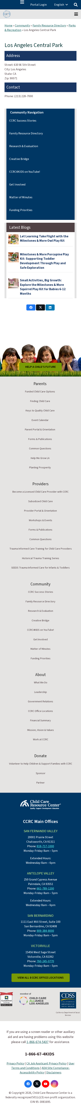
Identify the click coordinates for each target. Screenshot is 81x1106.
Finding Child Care (40, 401)
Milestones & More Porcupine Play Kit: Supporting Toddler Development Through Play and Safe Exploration (44, 261)
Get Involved (17, 184)
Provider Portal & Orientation (40, 511)
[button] (22, 2)
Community (22, 25)
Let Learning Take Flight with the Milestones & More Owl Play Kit (44, 238)
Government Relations (40, 701)
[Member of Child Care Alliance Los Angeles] (34, 999)
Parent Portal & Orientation (40, 429)
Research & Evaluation (23, 146)
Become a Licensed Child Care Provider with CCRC (40, 492)
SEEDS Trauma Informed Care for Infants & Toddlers (40, 568)
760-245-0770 (45, 961)
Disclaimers (53, 1072)
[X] (37, 1084)
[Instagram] (54, 1084)
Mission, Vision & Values (40, 730)
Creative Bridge (19, 159)
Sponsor (40, 773)
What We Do (40, 682)
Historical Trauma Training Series (40, 558)
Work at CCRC (40, 739)
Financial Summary (40, 720)
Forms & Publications (40, 439)
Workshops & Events (40, 520)
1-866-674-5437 (38, 1042)
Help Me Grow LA (40, 458)
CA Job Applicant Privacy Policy (46, 1063)
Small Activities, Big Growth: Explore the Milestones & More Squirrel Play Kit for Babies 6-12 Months (43, 287)
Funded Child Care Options (40, 392)
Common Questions (40, 448)
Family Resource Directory (49, 25)
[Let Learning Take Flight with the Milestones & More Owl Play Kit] (13, 239)
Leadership (40, 692)
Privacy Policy (15, 1063)
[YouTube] (45, 1084)
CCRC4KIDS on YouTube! (24, 172)
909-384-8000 (45, 931)
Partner (40, 783)
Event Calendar (40, 420)
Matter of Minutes (20, 197)
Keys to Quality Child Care (40, 411)
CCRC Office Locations (40, 711)
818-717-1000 (45, 846)
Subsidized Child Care (40, 501)
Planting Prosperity (40, 467)
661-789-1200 (45, 888)
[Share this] (30, 307)
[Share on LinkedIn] (50, 307)
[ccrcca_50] (7, 14)
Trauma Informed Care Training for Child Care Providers (40, 549)
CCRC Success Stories (22, 121)
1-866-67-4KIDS (39, 1054)
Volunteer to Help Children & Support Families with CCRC (40, 764)
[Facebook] (28, 1084)
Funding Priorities (20, 210)
